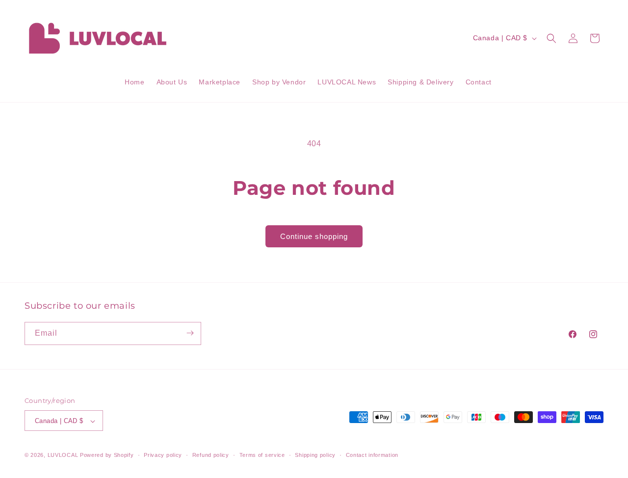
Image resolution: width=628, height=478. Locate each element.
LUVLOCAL (63, 455)
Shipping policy (315, 455)
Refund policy (210, 455)
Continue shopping (314, 236)
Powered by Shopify (107, 455)
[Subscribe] (190, 333)
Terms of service (262, 455)
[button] (551, 38)
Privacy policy (163, 455)
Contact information (372, 455)
